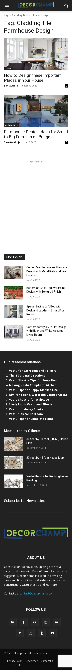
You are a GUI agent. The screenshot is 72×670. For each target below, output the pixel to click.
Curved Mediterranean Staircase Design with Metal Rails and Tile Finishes (46, 271)
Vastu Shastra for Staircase (29, 399)
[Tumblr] (42, 633)
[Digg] (13, 622)
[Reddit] (31, 633)
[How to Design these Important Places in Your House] (36, 54)
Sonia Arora (11, 85)
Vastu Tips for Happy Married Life (33, 390)
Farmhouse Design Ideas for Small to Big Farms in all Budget (36, 134)
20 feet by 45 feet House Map (45, 457)
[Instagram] (46, 622)
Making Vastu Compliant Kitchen (32, 385)
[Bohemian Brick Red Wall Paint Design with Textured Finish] (13, 292)
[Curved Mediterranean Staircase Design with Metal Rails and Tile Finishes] (13, 272)
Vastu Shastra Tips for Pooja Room (34, 380)
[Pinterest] (20, 633)
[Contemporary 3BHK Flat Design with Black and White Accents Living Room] (13, 332)
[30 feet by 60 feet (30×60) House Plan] (13, 444)
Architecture (11, 125)
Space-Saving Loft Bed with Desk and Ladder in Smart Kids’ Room (45, 310)
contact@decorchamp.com (36, 593)
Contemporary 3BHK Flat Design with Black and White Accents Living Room (46, 330)
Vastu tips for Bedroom (26, 414)
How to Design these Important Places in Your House (33, 78)
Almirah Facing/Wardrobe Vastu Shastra (38, 395)
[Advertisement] (36, 200)
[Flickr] (35, 622)
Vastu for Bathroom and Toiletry (33, 371)
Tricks (8, 68)
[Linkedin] (57, 622)
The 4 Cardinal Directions (27, 375)
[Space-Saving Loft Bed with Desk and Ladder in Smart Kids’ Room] (13, 311)
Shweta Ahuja (12, 142)
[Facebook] (24, 622)
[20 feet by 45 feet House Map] (13, 462)
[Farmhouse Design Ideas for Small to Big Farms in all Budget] (36, 111)
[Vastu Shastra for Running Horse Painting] (13, 481)
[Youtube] (53, 633)
